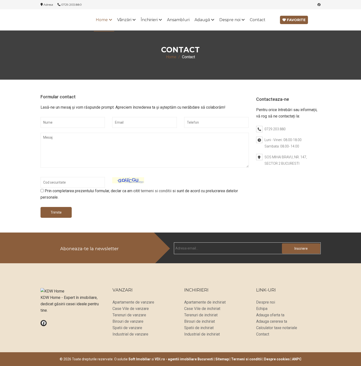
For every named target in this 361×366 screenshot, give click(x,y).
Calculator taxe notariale (276, 327)
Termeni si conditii (246, 359)
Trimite (56, 212)
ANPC (297, 359)
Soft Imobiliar (139, 359)
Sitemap (222, 359)
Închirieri (150, 19)
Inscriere (301, 248)
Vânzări (124, 19)
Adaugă (202, 19)
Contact (257, 19)
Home (102, 19)
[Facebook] (319, 4)
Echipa (261, 308)
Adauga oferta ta (270, 315)
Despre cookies (277, 359)
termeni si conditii (156, 191)
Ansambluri (178, 19)
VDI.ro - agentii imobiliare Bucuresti (184, 359)
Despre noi (230, 19)
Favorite (295, 20)
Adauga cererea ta (271, 321)
